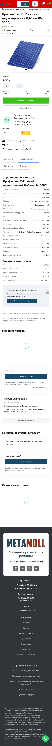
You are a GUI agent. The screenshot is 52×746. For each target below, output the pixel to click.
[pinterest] (15, 568)
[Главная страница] (6, 4)
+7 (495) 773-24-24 (22, 122)
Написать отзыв (26, 376)
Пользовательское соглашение (26, 676)
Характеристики (28, 159)
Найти (25, 4)
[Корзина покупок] (48, 4)
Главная (8, 9)
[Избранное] (43, 4)
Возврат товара (26, 633)
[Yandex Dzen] (29, 568)
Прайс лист (26, 639)
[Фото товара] (26, 55)
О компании (26, 644)
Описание (8, 159)
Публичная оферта (26, 695)
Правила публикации (39, 387)
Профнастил (20, 9)
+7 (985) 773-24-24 (22, 125)
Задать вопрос (26, 462)
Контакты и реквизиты (26, 655)
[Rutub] (36, 568)
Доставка (8, 166)
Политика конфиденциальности (26, 670)
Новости (26, 649)
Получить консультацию (22, 301)
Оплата (23, 166)
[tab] (26, 69)
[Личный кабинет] (35, 4)
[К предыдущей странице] (3, 9)
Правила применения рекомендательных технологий (26, 682)
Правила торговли (26, 689)
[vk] (22, 568)
